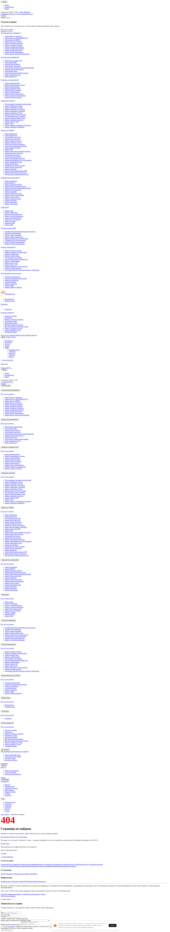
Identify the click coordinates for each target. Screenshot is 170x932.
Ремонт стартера (10, 221)
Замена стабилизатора (12, 92)
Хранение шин (10, 301)
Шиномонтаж (10, 294)
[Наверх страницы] (5, 843)
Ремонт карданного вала (13, 199)
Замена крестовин (11, 200)
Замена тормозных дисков (13, 106)
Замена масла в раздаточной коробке (17, 54)
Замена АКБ (9, 225)
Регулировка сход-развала (13, 258)
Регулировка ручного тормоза (15, 116)
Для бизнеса (9, 341)
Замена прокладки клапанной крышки (18, 151)
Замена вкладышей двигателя (15, 158)
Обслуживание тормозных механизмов (18, 104)
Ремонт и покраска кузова (13, 328)
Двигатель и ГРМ (7, 130)
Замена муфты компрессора (14, 237)
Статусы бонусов (10, 772)
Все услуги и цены (7, 29)
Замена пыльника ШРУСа (13, 184)
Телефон (3, 917)
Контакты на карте (11, 760)
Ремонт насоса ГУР (11, 263)
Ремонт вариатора (11, 202)
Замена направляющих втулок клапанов (18, 160)
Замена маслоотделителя (13, 157)
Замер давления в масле (13, 75)
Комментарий (10, 924)
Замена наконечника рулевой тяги (16, 259)
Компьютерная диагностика (14, 69)
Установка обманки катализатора (16, 278)
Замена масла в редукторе (13, 41)
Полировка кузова (11, 321)
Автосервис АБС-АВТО (13, 756)
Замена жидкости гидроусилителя (16, 266)
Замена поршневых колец (13, 162)
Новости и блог (14, 14)
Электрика (4, 207)
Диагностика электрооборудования (16, 73)
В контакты (23, 837)
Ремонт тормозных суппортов (15, 111)
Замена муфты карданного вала (15, 186)
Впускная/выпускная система (11, 273)
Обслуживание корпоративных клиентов (15, 751)
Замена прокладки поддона (14, 153)
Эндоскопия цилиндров (13, 137)
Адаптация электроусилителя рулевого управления (22, 270)
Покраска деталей (11, 316)
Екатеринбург (9, 7)
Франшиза (8, 342)
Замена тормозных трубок (13, 113)
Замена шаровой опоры (12, 88)
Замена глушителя (11, 284)
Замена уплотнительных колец (15, 118)
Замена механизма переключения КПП (18, 188)
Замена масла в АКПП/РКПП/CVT (16, 38)
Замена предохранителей (13, 218)
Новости (27, 874)
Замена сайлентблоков (12, 87)
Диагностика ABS (11, 71)
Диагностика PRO (11, 62)
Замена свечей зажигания (13, 50)
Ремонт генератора (11, 212)
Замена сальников (11, 192)
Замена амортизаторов (12, 83)
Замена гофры (9, 285)
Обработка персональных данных (34, 894)
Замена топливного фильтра (14, 47)
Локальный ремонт (11, 323)
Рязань (7, 9)
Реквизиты (29, 881)
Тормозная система (7, 101)
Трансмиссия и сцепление (9, 178)
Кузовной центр (19, 335)
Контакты (29, 14)
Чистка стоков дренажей (13, 235)
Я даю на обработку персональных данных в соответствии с (38, 926)
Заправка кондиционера (13, 233)
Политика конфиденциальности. (85, 927)
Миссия (7, 785)
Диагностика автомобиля (9, 57)
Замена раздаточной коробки (14, 195)
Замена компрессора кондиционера (16, 238)
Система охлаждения (8, 228)
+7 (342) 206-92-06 (24, 12)
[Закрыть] (11, 368)
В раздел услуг (14, 837)
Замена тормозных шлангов (14, 120)
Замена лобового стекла (13, 330)
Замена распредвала (11, 164)
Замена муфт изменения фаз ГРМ (16, 171)
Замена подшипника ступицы (15, 85)
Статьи (7, 811)
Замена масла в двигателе (13, 36)
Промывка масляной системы (15, 165)
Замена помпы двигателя (13, 141)
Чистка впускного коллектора (15, 144)
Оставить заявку (10, 758)
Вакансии (12, 353)
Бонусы (7, 344)
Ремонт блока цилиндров (13, 167)
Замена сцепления (11, 181)
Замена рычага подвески (13, 90)
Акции (7, 346)
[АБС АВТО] (11, 337)
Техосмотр (4, 304)
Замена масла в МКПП (12, 40)
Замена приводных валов (13, 193)
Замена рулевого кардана (13, 250)
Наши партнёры (10, 792)
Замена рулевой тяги (12, 254)
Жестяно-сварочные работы (14, 325)
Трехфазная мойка (11, 332)
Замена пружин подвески (13, 97)
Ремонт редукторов (11, 204)
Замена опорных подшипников (15, 95)
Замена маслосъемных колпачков (16, 146)
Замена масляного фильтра (14, 43)
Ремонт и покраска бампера (14, 319)
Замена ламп (9, 211)
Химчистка (8, 318)
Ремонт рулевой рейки (12, 256)
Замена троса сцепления (13, 190)
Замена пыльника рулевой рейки (16, 252)
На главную (5, 837)
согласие (10, 926)
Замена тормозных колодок (14, 107)
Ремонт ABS (9, 123)
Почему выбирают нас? (13, 755)
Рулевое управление (7, 247)
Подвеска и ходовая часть (9, 80)
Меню (3, 337)
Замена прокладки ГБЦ (12, 148)
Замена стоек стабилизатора (14, 94)
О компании (5, 14)
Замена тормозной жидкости (14, 49)
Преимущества (10, 786)
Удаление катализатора (12, 277)
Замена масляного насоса (13, 142)
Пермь (7, 5)
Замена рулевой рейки (12, 261)
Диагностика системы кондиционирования (19, 68)
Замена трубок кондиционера (14, 242)
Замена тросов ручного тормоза (15, 115)
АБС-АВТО (5, 814)
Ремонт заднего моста (12, 197)
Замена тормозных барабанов (14, 127)
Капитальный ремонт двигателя (15, 172)
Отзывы (23, 14)
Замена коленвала (11, 169)
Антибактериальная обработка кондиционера (20, 231)
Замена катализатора (12, 280)
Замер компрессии (11, 76)
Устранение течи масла (12, 155)
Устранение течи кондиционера (15, 240)
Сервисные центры (11, 788)
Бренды (34, 335)
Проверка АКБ (10, 223)
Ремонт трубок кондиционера (15, 244)
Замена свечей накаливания (14, 52)
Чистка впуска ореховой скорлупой (17, 174)
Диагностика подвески (12, 64)
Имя (2, 913)
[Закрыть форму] (1, 911)
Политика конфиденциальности (11, 894)
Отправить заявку (7, 930)
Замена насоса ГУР (11, 265)
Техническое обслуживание (10, 33)
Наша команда (9, 790)
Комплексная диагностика (13, 60)
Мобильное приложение (13, 774)
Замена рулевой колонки (13, 268)
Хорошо (112, 925)
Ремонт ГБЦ (9, 149)
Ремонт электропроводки (13, 214)
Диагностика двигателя (13, 66)
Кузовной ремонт (6, 313)
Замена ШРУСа (10, 183)
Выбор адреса (10, 920)
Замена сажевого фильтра (13, 287)
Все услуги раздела (7, 394)
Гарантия (28, 335)
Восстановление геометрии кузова (16, 326)
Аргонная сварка (10, 282)
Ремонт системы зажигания (14, 216)
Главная (3, 384)
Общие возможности (12, 771)
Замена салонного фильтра (14, 45)
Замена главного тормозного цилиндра (18, 125)
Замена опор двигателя (12, 139)
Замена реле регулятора (12, 219)
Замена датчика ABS (12, 122)
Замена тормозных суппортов (15, 109)
